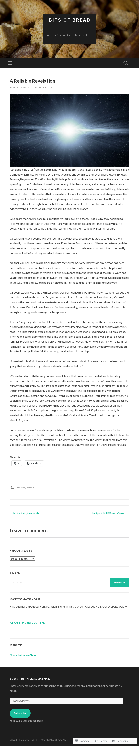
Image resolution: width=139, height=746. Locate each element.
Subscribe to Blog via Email (30, 678)
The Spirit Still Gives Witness (109, 513)
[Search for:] (69, 582)
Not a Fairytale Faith (24, 513)
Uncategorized (25, 487)
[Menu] (10, 63)
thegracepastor (41, 87)
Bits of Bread (69, 20)
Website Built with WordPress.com (37, 739)
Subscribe (20, 713)
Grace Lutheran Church (27, 623)
